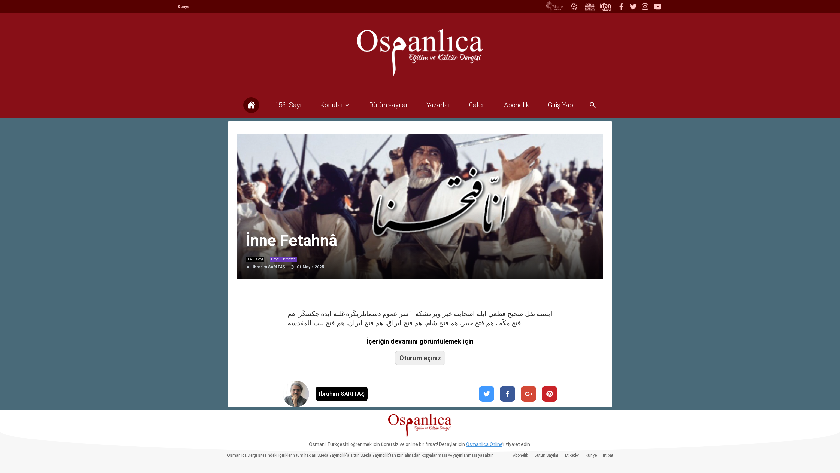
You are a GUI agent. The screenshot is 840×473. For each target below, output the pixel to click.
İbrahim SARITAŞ (269, 267)
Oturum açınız (420, 358)
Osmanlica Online (484, 444)
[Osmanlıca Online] (573, 6)
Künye (183, 6)
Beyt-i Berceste (283, 259)
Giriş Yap (560, 105)
